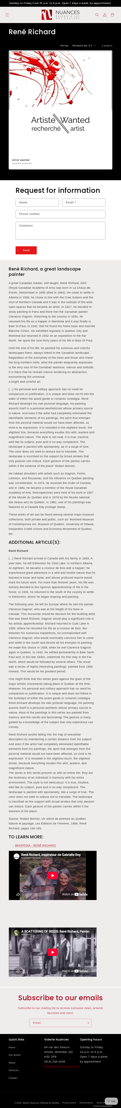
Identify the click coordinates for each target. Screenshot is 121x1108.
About (12, 1062)
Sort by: (64, 45)
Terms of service (104, 1103)
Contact (13, 1078)
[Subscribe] (88, 1023)
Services (14, 1070)
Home (12, 1047)
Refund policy (86, 1103)
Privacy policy (69, 1103)
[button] (7, 15)
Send (26, 250)
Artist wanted (20, 160)
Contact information (102, 1106)
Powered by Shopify (49, 1103)
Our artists (15, 1055)
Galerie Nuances (31, 1103)
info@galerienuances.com (61, 1066)
